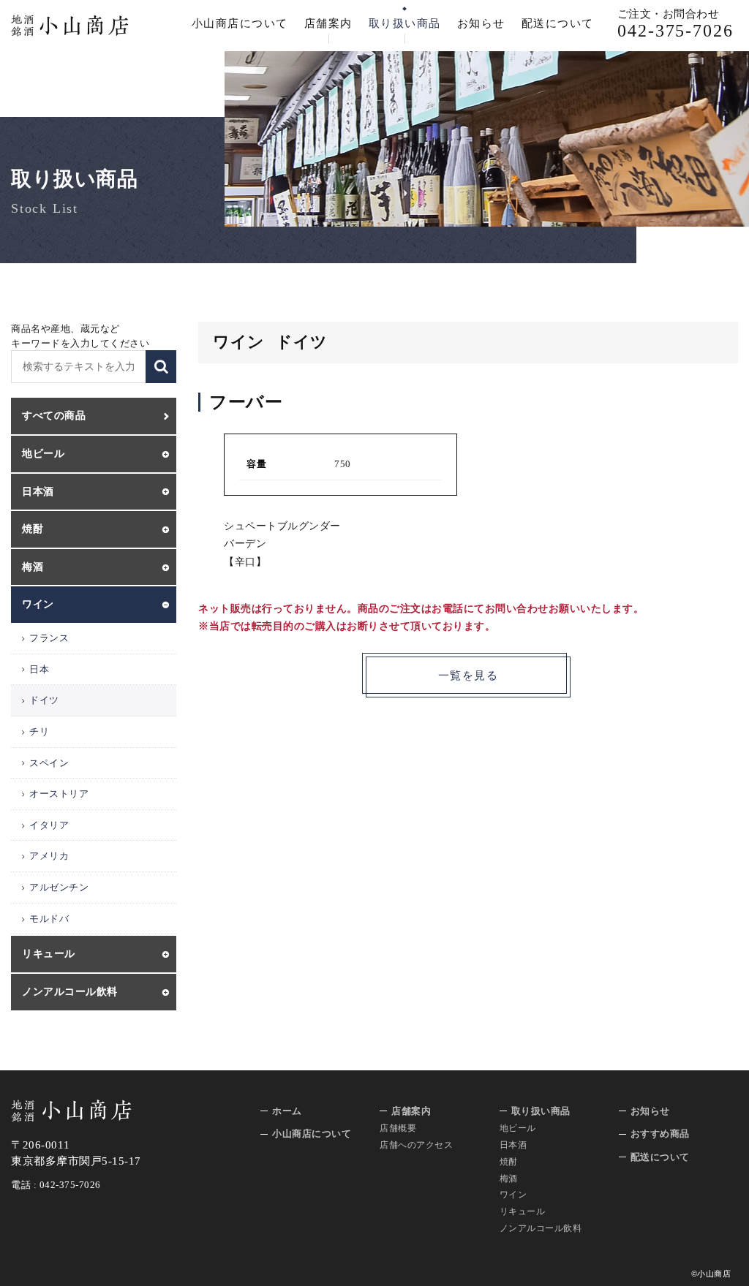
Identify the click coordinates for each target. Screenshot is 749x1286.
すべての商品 (54, 415)
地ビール (518, 1128)
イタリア (49, 825)
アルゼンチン (59, 887)
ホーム (287, 1110)
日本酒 (513, 1145)
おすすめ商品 (660, 1133)
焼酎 (509, 1162)
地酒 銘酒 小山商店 (70, 26)
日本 (39, 669)
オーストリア (59, 793)
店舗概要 (398, 1128)
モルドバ (49, 918)
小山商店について (240, 23)
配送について (558, 23)
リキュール (523, 1211)
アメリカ (49, 855)
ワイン (513, 1194)
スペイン (49, 762)
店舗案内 (328, 23)
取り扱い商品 (405, 23)
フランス (49, 637)
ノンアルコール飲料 (541, 1228)
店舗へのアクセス (416, 1145)
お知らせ (481, 23)
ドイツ (44, 700)
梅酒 (509, 1178)
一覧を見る (468, 675)
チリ (39, 731)
